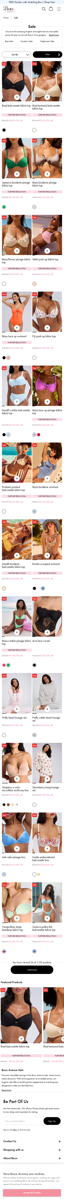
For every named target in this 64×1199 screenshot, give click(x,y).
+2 (17, 804)
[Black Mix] (34, 588)
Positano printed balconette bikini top (13, 488)
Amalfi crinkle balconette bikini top (16, 412)
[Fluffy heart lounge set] (16, 709)
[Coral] (8, 358)
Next (61, 1019)
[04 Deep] (8, 805)
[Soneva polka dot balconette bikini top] (47, 918)
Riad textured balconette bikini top (46, 107)
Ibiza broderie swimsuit (45, 486)
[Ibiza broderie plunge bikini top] (47, 174)
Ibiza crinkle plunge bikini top (16, 642)
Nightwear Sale (47, 41)
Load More (32, 969)
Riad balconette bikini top (16, 105)
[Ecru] (34, 130)
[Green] (4, 207)
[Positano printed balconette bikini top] (16, 478)
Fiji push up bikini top (44, 336)
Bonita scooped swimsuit (46, 563)
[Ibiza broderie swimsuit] (47, 478)
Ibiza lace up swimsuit (14, 336)
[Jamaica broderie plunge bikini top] (16, 174)
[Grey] (34, 735)
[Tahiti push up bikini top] (47, 251)
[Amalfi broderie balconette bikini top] (16, 555)
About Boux (10, 1158)
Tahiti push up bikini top (45, 259)
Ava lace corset (41, 640)
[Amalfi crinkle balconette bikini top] (16, 402)
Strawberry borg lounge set (45, 789)
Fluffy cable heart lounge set (46, 719)
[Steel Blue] (34, 511)
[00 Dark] (4, 805)
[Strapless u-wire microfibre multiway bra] (16, 779)
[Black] (4, 130)
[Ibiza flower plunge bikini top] (16, 251)
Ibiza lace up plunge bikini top (47, 412)
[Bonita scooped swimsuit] (47, 555)
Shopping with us (13, 1150)
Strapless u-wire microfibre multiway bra (15, 789)
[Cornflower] (4, 874)
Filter (47, 54)
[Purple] (34, 435)
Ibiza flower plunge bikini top (16, 261)
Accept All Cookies (32, 1192)
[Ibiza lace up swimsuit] (16, 328)
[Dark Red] (39, 435)
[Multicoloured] (4, 951)
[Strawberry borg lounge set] (47, 779)
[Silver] (34, 207)
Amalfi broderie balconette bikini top (13, 565)
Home (6, 17)
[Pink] (34, 284)
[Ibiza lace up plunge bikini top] (47, 402)
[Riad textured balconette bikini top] (47, 97)
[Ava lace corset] (47, 632)
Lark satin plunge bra (13, 857)
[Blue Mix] (43, 588)
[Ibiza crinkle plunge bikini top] (16, 632)
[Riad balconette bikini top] (16, 97)
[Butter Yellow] (39, 874)
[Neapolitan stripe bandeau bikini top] (16, 918)
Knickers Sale (27, 41)
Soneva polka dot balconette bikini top (43, 928)
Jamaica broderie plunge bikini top (16, 184)
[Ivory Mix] (34, 358)
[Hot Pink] (4, 665)
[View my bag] (51, 10)
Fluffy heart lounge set (14, 717)
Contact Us (9, 1141)
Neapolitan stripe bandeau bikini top (12, 928)
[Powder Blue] (8, 435)
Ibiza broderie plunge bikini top (44, 184)
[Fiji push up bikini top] (47, 328)
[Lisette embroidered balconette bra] (47, 849)
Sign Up (52, 1121)
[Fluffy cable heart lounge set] (47, 709)
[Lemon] (4, 588)
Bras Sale (9, 41)
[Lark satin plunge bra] (16, 849)
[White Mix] (34, 874)
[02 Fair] (13, 805)
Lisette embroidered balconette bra (43, 859)
